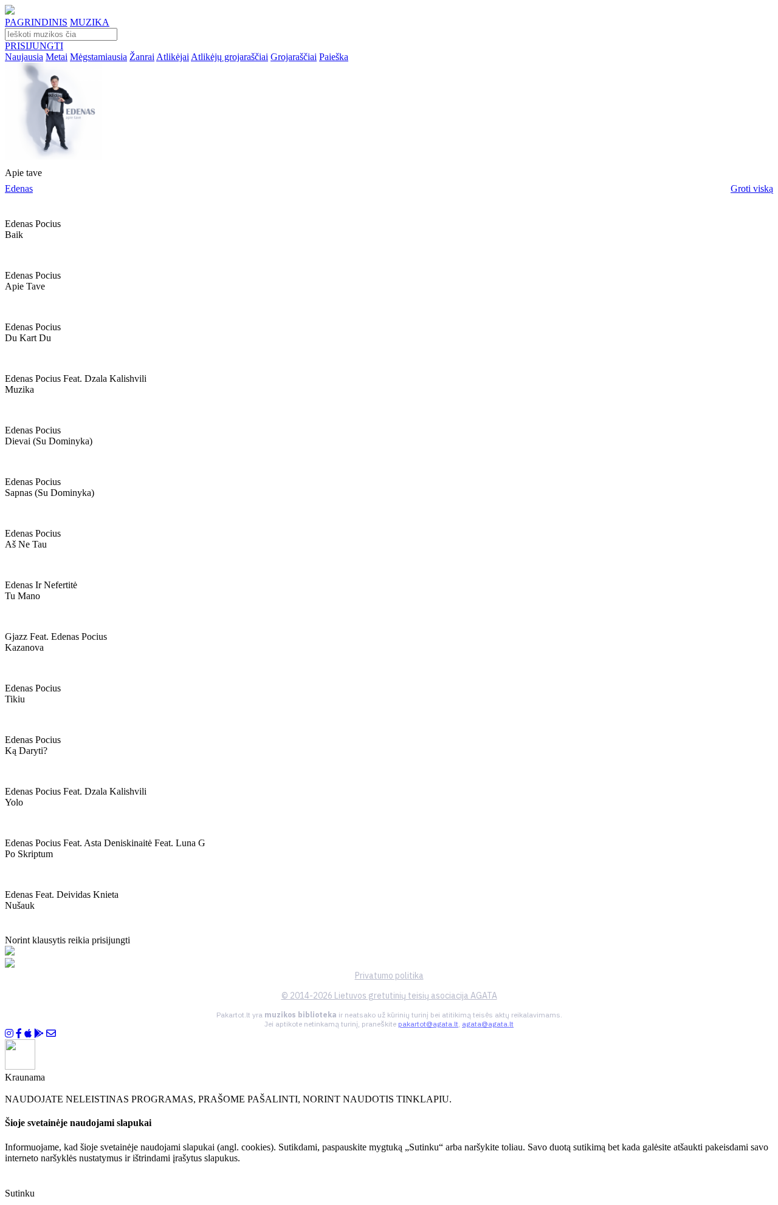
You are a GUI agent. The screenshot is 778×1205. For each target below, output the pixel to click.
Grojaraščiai (293, 57)
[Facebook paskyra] (19, 1033)
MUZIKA (89, 22)
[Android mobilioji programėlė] (39, 1033)
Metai (56, 57)
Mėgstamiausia (98, 57)
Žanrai (141, 57)
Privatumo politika (389, 975)
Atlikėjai (172, 57)
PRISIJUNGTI (34, 46)
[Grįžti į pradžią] (10, 11)
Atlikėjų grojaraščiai (229, 57)
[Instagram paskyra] (9, 1033)
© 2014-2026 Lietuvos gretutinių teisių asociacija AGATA (389, 995)
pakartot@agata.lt (428, 1023)
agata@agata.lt (488, 1023)
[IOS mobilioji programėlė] (28, 1033)
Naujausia (24, 57)
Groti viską (752, 188)
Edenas (19, 188)
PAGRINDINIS (36, 22)
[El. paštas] (51, 1033)
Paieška (333, 57)
